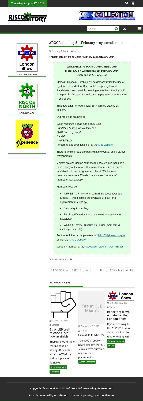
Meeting (83, 259)
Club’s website (77, 239)
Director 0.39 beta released (115, 270)
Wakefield (93, 259)
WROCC (103, 259)
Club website (105, 144)
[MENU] (139, 28)
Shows (111, 345)
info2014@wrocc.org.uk (111, 235)
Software (55, 371)
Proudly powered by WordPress (48, 395)
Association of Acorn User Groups (104, 246)
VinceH (77, 51)
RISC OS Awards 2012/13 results (71, 270)
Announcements (59, 259)
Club (75, 259)
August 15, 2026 (60, 320)
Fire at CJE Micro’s (92, 308)
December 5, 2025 (90, 326)
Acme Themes (105, 395)
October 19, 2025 (118, 302)
